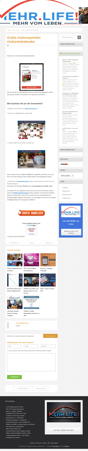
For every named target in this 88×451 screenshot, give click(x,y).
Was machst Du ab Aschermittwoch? (15, 426)
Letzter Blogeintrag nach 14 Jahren (14, 407)
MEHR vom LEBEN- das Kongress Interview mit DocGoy (20, 424)
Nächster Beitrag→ (41, 388)
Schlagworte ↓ (48, 243)
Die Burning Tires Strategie (13, 437)
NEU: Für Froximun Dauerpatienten (15, 409)
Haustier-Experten (62, 24)
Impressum (32, 443)
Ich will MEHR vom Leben (64, 430)
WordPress (67, 446)
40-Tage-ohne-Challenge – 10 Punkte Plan (16, 420)
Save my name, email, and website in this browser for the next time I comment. (30, 350)
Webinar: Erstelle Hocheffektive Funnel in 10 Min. (18, 433)
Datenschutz (39, 443)
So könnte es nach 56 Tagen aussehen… (16, 415)
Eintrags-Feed (66, 191)
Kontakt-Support (54, 443)
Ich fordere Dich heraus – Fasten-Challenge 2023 (18, 422)
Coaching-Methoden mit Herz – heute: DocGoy (17, 435)
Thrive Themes (55, 446)
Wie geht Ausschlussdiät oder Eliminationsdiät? (70, 112)
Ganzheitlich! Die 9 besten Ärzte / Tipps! (16, 413)
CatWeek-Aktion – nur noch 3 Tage (70, 129)
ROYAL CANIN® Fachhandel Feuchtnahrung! (70, 60)
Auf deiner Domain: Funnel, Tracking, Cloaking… (18, 431)
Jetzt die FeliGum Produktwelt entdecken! (70, 77)
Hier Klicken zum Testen (71, 232)
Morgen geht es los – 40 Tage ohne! (15, 418)
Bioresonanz (79, 24)
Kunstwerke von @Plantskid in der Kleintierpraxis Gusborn (70, 94)
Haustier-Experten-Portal (71, 53)
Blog (68, 24)
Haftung (44, 443)
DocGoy (31, 243)
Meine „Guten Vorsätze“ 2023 (13, 428)
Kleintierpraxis (73, 24)
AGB (48, 443)
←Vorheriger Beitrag (22, 388)
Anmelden (65, 187)
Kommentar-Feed (67, 194)
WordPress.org (66, 198)
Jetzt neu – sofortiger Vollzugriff (14, 411)
